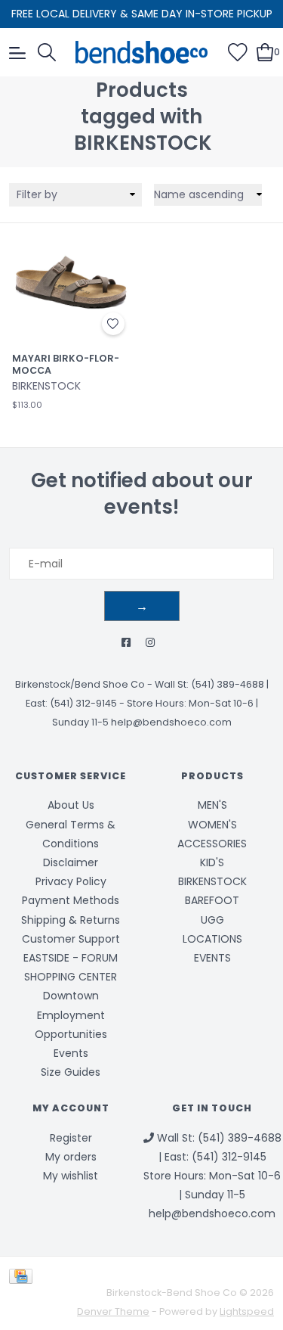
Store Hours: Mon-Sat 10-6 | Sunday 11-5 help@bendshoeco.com (212, 1194)
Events (71, 1053)
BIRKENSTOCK (212, 881)
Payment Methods (70, 900)
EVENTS (212, 957)
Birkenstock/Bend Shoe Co (80, 684)
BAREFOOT (212, 900)
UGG (212, 920)
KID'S (212, 862)
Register (71, 1137)
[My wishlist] (238, 51)
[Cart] (265, 51)
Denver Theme (113, 1311)
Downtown (71, 995)
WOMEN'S (212, 824)
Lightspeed (247, 1311)
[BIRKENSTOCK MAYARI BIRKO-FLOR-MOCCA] (71, 282)
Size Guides (70, 1072)
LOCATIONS (212, 938)
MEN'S (212, 805)
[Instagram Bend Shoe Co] (150, 642)
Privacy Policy (70, 881)
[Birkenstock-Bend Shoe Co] (141, 52)
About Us (71, 805)
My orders (71, 1156)
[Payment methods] (23, 1275)
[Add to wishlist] (113, 323)
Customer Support (71, 938)
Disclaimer (70, 862)
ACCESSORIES (212, 843)
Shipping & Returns (70, 920)
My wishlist (70, 1175)
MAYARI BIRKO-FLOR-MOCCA (65, 364)
